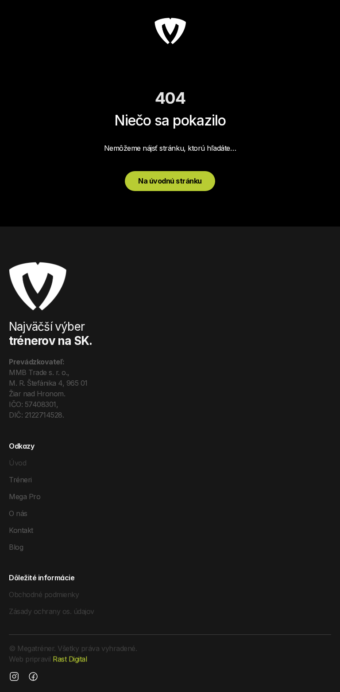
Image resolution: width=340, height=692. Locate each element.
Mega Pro (24, 496)
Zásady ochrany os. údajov (51, 611)
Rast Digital (70, 659)
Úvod (17, 462)
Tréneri (20, 479)
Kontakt (21, 529)
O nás (18, 512)
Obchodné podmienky (44, 594)
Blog (16, 546)
